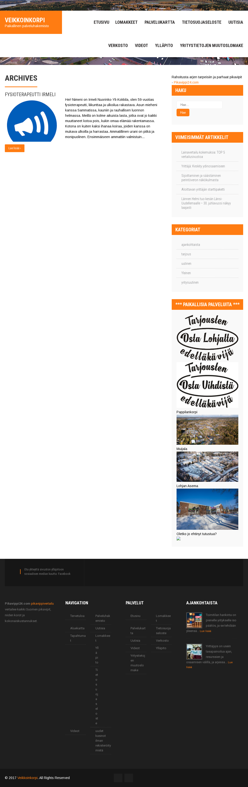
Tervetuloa (77, 616)
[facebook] (6, 5)
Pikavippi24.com (186, 82)
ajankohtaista (190, 245)
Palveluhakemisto (102, 618)
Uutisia (235, 22)
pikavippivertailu (42, 603)
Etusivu (101, 22)
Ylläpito (164, 45)
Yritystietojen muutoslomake (211, 45)
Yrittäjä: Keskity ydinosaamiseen (203, 166)
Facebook (64, 574)
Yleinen (186, 273)
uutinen (186, 263)
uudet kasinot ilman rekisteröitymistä (103, 740)
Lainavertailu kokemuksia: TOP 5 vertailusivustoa (203, 154)
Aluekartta (77, 628)
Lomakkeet (126, 22)
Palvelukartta (160, 22)
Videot (141, 45)
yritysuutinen (190, 282)
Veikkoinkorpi (27, 778)
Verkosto (118, 45)
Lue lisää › (14, 148)
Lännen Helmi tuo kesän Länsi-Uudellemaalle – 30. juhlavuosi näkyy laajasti (206, 203)
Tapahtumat (78, 638)
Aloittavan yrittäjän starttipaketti (203, 189)
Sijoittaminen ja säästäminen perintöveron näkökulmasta (201, 178)
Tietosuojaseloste (201, 22)
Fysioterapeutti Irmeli (30, 94)
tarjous (186, 254)
